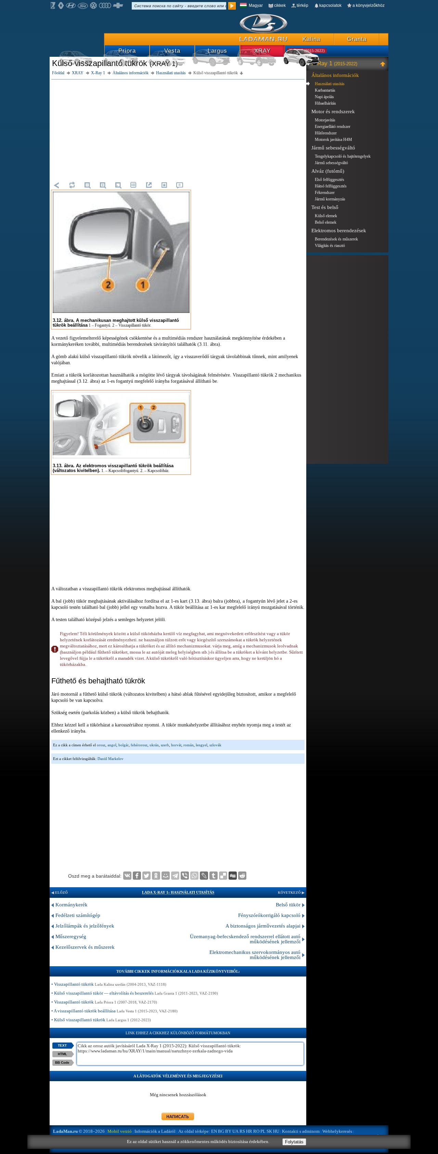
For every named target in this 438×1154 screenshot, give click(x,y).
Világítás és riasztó (330, 245)
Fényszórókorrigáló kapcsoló (269, 915)
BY (228, 1131)
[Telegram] (175, 875)
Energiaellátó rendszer (332, 126)
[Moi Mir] (166, 875)
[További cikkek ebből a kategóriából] (133, 185)
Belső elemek (325, 222)
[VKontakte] (127, 875)
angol (111, 745)
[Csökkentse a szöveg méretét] (87, 185)
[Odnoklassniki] (156, 875)
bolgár (123, 745)
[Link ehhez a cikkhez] (149, 185)
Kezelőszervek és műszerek (85, 947)
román (188, 745)
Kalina (311, 39)
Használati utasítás (330, 83)
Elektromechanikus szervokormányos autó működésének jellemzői (254, 954)
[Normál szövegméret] (118, 185)
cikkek (280, 5)
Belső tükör (288, 904)
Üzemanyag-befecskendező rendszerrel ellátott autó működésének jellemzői (245, 939)
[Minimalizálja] (384, 63)
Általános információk (335, 75)
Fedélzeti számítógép (77, 915)
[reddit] (242, 875)
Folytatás (294, 1141)
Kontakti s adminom (301, 1131)
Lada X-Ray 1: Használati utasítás (178, 892)
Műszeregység (70, 936)
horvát (176, 745)
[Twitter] (146, 875)
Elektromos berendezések (338, 230)
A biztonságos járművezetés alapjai (263, 926)
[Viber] (185, 875)
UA (235, 1131)
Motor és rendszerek (333, 111)
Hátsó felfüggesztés (331, 186)
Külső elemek (326, 215)
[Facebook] (137, 875)
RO (256, 1131)
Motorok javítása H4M (333, 139)
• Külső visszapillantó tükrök (101, 1019)
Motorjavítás (325, 120)
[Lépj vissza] (56, 185)
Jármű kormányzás (330, 199)
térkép (302, 5)
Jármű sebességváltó (333, 147)
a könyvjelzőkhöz (368, 5)
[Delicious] (223, 875)
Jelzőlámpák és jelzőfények (84, 926)
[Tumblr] (213, 875)
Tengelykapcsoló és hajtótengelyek (343, 156)
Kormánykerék (71, 904)
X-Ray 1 (334, 63)
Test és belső (324, 207)
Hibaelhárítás (325, 103)
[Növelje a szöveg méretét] (103, 185)
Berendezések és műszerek (336, 239)
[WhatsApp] (194, 875)
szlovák (215, 745)
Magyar (256, 5)
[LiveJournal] (204, 875)
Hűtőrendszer (326, 133)
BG (221, 1131)
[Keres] (232, 6)
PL (263, 1131)
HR (249, 1131)
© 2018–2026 (79, 1131)
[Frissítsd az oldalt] (72, 185)
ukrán (154, 745)
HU (276, 1131)
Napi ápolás (324, 96)
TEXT (62, 1045)
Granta (356, 39)
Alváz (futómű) (327, 171)
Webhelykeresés (337, 1131)
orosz (101, 745)
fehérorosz (139, 745)
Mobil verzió (119, 1131)
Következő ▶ (291, 892)
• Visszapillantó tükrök (108, 984)
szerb (165, 745)
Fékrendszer (325, 192)
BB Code (62, 1062)
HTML (62, 1054)
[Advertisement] (178, 129)
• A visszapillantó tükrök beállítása (114, 1010)
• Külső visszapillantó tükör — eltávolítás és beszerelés (134, 993)
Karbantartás (325, 90)
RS (242, 1131)
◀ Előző (59, 892)
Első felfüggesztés (329, 179)
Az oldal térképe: (194, 1131)
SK (269, 1131)
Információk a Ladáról (155, 1131)
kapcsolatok (330, 5)
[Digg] (233, 875)
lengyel (201, 745)
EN (214, 1131)
